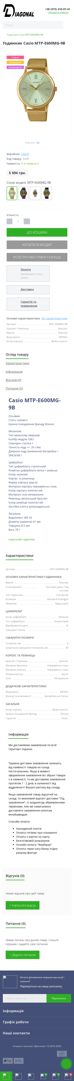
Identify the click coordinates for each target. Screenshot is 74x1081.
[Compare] (67, 142)
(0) (37, 142)
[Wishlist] (58, 142)
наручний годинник (22, 539)
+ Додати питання (22, 955)
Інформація (14, 372)
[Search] (65, 25)
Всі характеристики (54, 318)
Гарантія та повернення (29, 304)
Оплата (26, 269)
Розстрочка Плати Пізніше (37, 257)
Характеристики (17, 363)
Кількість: (13, 215)
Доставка (27, 289)
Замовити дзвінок (58, 12)
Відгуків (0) (13, 380)
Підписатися (59, 998)
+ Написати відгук (22, 905)
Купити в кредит (37, 244)
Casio (25, 154)
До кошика (37, 232)
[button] (31, 1076)
